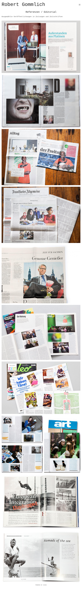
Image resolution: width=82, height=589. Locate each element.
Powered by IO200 (41, 585)
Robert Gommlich (23, 4)
